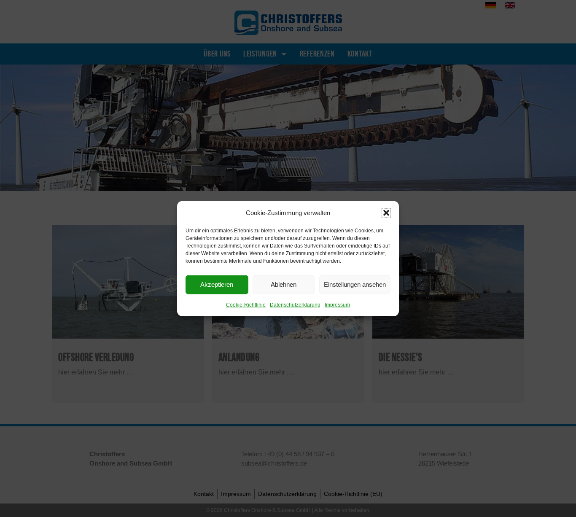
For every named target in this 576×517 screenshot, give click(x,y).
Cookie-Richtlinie (246, 304)
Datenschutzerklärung (295, 304)
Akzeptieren (216, 284)
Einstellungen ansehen (355, 284)
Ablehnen (283, 284)
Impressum (337, 304)
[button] (386, 212)
